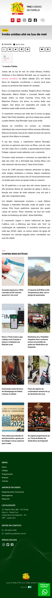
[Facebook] (35, 20)
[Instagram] (24, 20)
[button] (18, 20)
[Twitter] (30, 20)
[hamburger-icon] (42, 20)
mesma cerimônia (10, 79)
